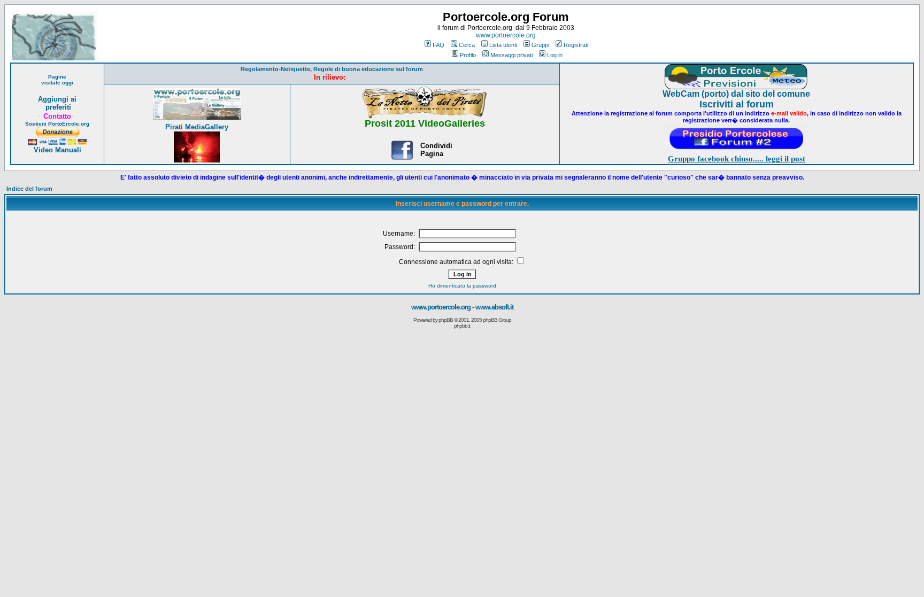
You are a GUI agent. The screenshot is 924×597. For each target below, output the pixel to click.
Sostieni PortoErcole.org (57, 124)
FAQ (438, 45)
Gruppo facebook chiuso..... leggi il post (736, 158)
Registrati (576, 45)
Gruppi (540, 45)
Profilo (468, 55)
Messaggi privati (511, 55)
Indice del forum (29, 188)
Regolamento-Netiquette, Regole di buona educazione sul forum (332, 69)
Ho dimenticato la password (462, 286)
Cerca (467, 45)
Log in (555, 55)
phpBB (445, 320)
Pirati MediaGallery (196, 127)
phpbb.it (462, 326)
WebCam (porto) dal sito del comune (736, 93)
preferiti (57, 107)
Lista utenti (503, 45)
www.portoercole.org (506, 35)
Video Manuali (57, 150)
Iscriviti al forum (736, 104)
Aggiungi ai (57, 99)
